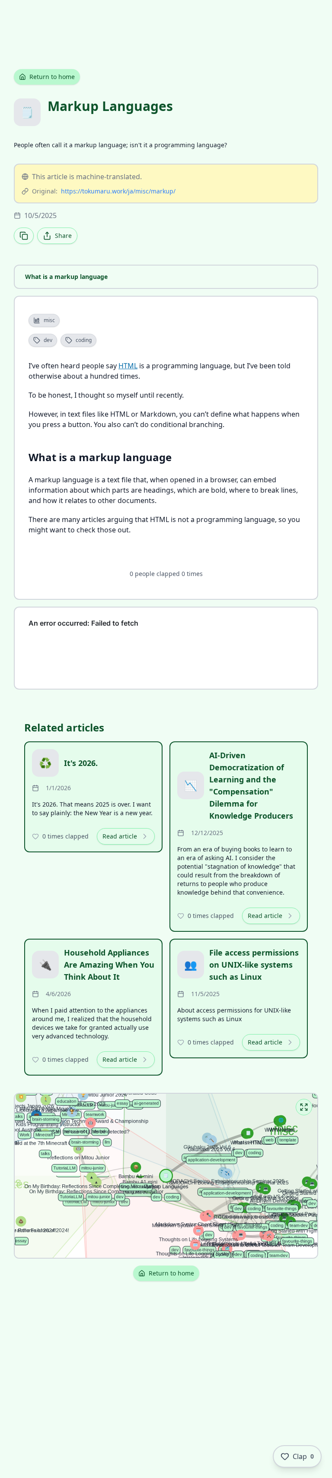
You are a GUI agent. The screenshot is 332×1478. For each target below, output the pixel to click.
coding (84, 340)
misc (49, 320)
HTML (127, 365)
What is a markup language (66, 276)
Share (63, 235)
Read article (119, 836)
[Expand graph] (304, 1107)
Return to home (52, 77)
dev (48, 340)
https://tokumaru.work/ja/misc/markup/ (118, 191)
